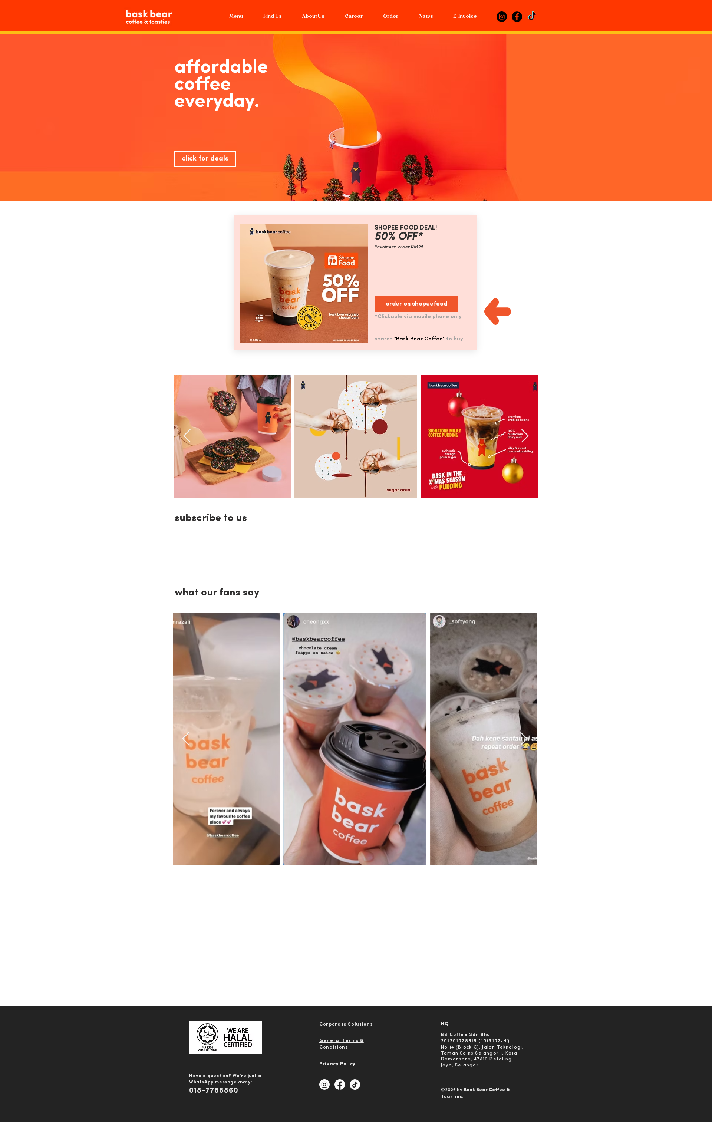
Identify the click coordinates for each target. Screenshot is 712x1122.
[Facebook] (517, 16)
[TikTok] (532, 16)
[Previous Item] (187, 436)
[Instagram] (502, 16)
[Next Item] (525, 436)
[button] (313, 16)
